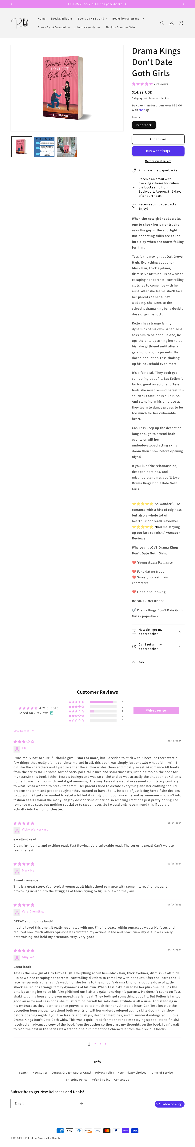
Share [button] (141, 662)
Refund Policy (100, 1079)
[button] (92, 18)
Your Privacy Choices (132, 1072)
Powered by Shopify (49, 1138)
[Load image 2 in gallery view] (44, 147)
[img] (24, 741)
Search (24, 1072)
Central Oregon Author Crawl (71, 1072)
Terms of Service (161, 1072)
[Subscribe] (81, 1103)
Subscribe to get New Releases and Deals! (47, 1091)
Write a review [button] (156, 710)
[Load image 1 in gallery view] (22, 147)
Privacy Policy (104, 1072)
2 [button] (95, 1044)
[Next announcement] (183, 4)
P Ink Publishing (28, 1138)
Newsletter (40, 1072)
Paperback (144, 125)
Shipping (137, 98)
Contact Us (121, 1079)
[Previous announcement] (11, 4)
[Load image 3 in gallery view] (67, 147)
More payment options (158, 161)
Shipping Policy (76, 1079)
